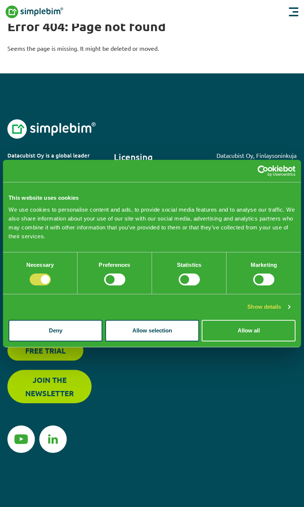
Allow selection (152, 330)
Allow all (249, 330)
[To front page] (49, 12)
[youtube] (21, 438)
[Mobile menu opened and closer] (293, 11)
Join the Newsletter (49, 386)
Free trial (45, 350)
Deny (55, 330)
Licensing (133, 157)
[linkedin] (53, 438)
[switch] (114, 279)
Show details (264, 307)
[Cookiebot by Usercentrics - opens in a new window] (263, 170)
